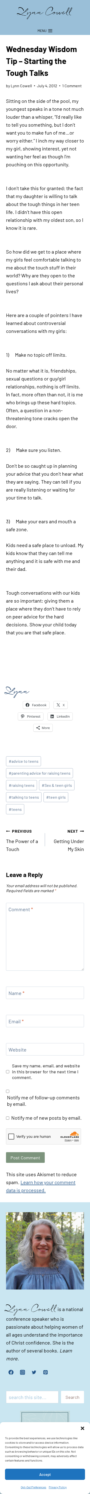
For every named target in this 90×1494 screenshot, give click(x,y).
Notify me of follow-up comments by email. (43, 1100)
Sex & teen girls (57, 785)
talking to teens (24, 797)
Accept (45, 1474)
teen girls (56, 797)
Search (73, 1397)
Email (16, 1021)
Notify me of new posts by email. (46, 1118)
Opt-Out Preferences (33, 1487)
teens (15, 809)
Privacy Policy (58, 1487)
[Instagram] (23, 1372)
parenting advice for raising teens (39, 773)
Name (16, 993)
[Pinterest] (45, 1372)
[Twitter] (34, 1372)
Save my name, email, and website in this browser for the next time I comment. (46, 1071)
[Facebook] (11, 1372)
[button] (82, 1428)
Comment (20, 909)
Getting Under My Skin (69, 840)
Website (17, 1050)
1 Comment (72, 85)
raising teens (21, 785)
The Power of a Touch (22, 840)
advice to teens (23, 761)
